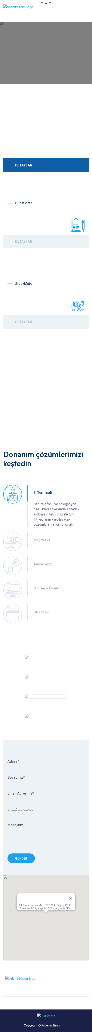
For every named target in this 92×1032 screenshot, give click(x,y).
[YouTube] (87, 982)
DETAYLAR (23, 165)
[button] (46, 915)
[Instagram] (79, 982)
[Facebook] (71, 982)
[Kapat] (70, 898)
